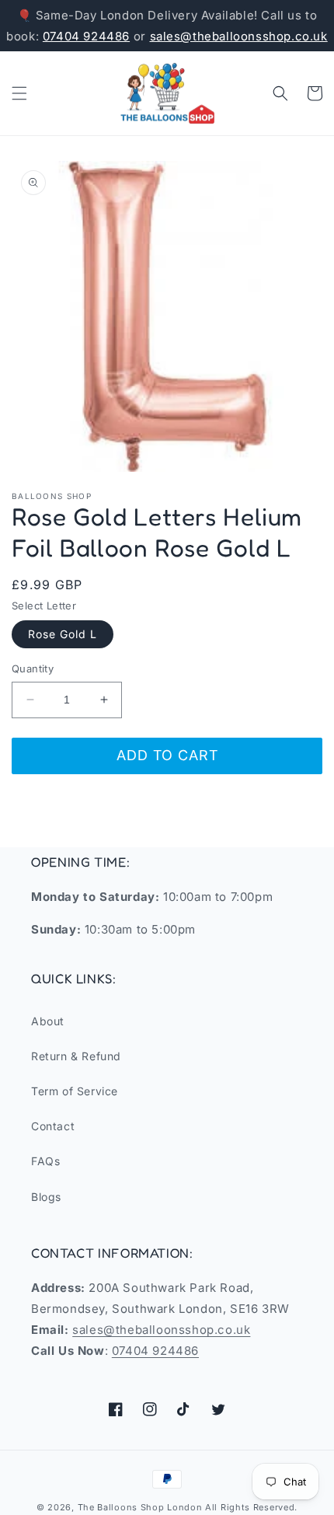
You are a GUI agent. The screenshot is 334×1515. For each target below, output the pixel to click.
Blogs (46, 1196)
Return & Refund (76, 1056)
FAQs (45, 1161)
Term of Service (74, 1091)
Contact (53, 1126)
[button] (19, 93)
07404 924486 (86, 36)
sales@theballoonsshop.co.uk (239, 36)
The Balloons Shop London (140, 1507)
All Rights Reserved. (251, 1507)
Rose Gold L (62, 634)
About (47, 1021)
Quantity (33, 668)
